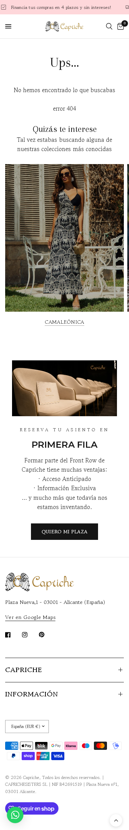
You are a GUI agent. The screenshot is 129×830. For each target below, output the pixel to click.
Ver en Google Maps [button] (30, 617)
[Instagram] (29, 634)
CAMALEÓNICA (64, 322)
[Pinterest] (46, 634)
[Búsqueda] (109, 26)
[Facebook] (12, 634)
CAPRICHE (23, 670)
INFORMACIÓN (31, 694)
